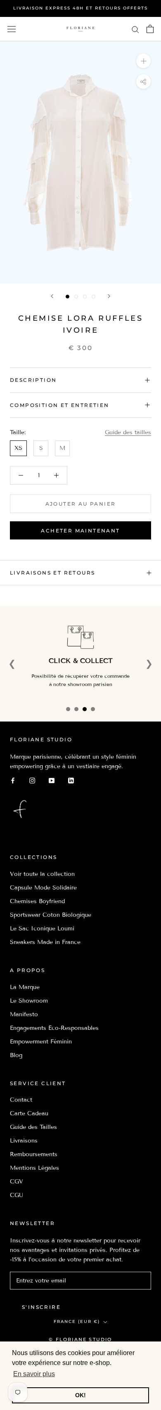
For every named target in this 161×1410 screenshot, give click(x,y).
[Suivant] (109, 296)
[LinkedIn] (71, 780)
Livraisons (24, 1140)
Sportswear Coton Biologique (50, 914)
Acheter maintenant (80, 531)
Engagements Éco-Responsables (54, 1027)
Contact (21, 1099)
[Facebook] (13, 780)
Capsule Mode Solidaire (43, 887)
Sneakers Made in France (45, 942)
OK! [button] (80, 1395)
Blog (16, 1055)
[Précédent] (52, 296)
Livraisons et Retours (52, 573)
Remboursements (33, 1154)
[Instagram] (32, 780)
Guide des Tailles (33, 1127)
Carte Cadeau (29, 1113)
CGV (16, 1181)
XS (18, 448)
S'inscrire (41, 1307)
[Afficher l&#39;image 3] (85, 296)
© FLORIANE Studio (80, 1339)
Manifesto (24, 1014)
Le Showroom (29, 1000)
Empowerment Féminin (41, 1041)
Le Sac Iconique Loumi (42, 928)
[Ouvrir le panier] (150, 29)
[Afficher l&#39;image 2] (76, 296)
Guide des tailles (128, 432)
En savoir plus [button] (34, 1373)
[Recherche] (135, 29)
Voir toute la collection (42, 874)
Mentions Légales (34, 1167)
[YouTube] (51, 780)
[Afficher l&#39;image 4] (93, 296)
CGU (16, 1195)
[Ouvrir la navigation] (11, 29)
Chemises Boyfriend (37, 901)
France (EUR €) (77, 1321)
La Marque (25, 987)
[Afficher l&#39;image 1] (67, 296)
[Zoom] (143, 61)
